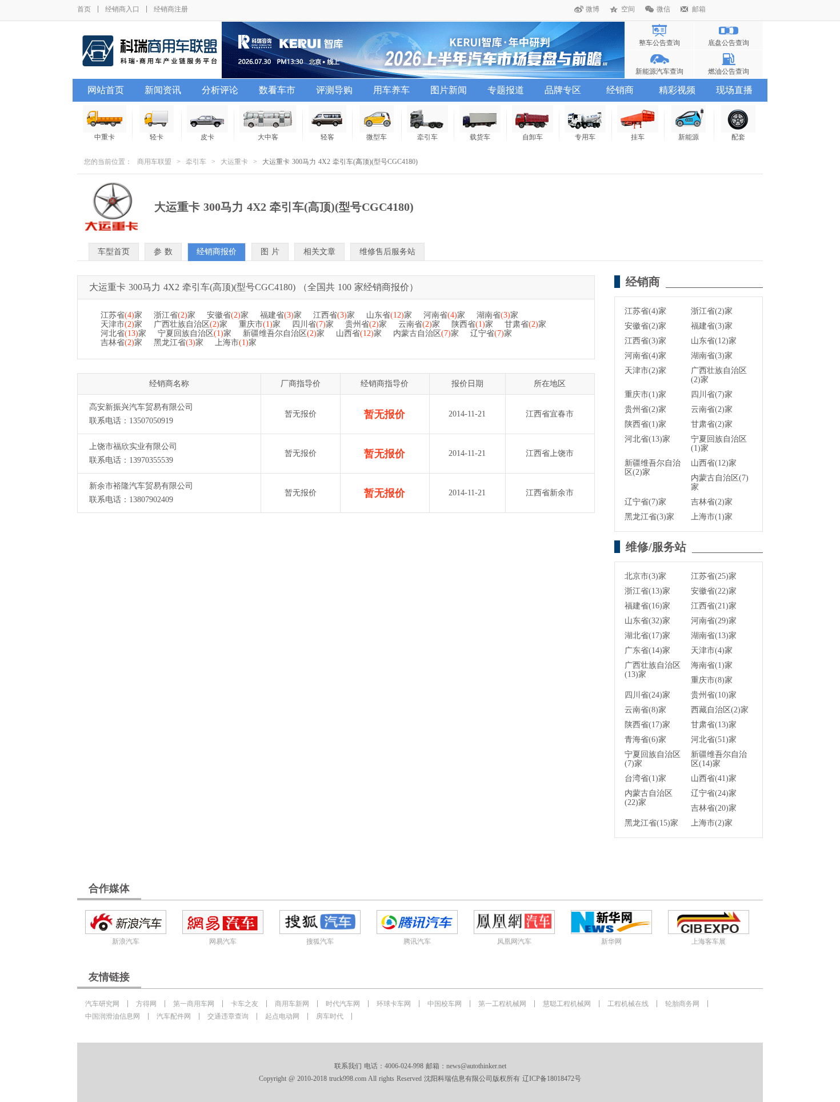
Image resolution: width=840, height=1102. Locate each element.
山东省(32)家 (647, 620)
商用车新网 (292, 1003)
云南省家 (419, 324)
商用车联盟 (154, 162)
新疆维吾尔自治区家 (284, 333)
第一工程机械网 (502, 1003)
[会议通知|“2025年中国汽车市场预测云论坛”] (423, 50)
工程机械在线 (628, 1003)
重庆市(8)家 (712, 680)
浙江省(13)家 (647, 591)
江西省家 (334, 315)
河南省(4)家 (645, 355)
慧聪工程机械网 (567, 1003)
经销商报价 (217, 251)
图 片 (270, 251)
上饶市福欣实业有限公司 (133, 446)
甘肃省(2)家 (712, 424)
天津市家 (121, 324)
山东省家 (389, 315)
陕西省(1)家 (645, 424)
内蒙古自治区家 (426, 333)
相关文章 (319, 251)
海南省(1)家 (712, 665)
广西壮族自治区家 (190, 324)
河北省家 (123, 333)
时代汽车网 (343, 1003)
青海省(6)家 (645, 739)
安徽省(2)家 (645, 326)
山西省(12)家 (714, 463)
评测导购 (334, 90)
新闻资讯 (163, 90)
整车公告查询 (659, 43)
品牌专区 (563, 90)
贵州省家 (366, 324)
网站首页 (105, 90)
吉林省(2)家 (712, 502)
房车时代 (329, 1016)
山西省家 (359, 333)
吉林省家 (121, 342)
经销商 (620, 90)
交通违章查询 (228, 1016)
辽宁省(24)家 (714, 793)
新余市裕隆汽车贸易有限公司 (141, 486)
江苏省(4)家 (645, 311)
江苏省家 (121, 315)
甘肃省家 (525, 324)
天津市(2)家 (645, 370)
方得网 (146, 1003)
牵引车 (196, 162)
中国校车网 (444, 1003)
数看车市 (277, 90)
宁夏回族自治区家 (194, 333)
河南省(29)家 (714, 620)
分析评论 (220, 90)
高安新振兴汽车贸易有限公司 (141, 407)
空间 (628, 9)
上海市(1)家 (712, 516)
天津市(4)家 (712, 650)
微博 (592, 9)
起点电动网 (282, 1016)
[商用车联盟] (149, 50)
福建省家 (281, 315)
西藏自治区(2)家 (720, 710)
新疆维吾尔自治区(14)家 (719, 759)
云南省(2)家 (712, 409)
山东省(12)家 (714, 340)
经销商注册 (171, 9)
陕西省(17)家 (647, 724)
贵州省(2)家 (645, 409)
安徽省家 (228, 315)
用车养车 (391, 90)
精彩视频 (677, 90)
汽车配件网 (174, 1016)
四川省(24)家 (647, 695)
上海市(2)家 (712, 823)
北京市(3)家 (645, 576)
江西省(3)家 (645, 340)
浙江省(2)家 (712, 311)
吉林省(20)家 (714, 808)
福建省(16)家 (647, 606)
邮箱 (699, 9)
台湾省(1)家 (645, 778)
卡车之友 (244, 1003)
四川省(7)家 (712, 394)
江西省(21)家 (714, 606)
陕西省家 (472, 324)
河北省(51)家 (714, 739)
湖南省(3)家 (712, 355)
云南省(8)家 (645, 710)
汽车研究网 (102, 1003)
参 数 (163, 251)
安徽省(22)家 (714, 591)
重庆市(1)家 (645, 394)
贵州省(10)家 (714, 695)
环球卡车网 (394, 1003)
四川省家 (313, 324)
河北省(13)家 (647, 439)
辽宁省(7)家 (645, 502)
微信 (663, 9)
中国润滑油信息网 (112, 1016)
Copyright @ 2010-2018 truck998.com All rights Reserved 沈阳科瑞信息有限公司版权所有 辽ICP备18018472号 (420, 1079)
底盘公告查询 (728, 43)
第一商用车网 (193, 1003)
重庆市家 (260, 324)
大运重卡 (234, 162)
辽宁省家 (491, 333)
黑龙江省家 (178, 342)
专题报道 (505, 90)
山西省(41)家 (714, 778)
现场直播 (734, 90)
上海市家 (236, 342)
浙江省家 (174, 315)
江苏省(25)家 (714, 576)
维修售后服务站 (387, 251)
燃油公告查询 (728, 71)
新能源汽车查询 (659, 71)
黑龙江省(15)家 (651, 823)
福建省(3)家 (712, 326)
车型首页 (114, 251)
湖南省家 (497, 315)
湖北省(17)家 (647, 635)
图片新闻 (448, 90)
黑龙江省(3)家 (649, 516)
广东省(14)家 (647, 650)
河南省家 (444, 315)
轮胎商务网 (682, 1003)
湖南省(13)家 (714, 635)
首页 (84, 9)
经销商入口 (122, 9)
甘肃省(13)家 (714, 724)
